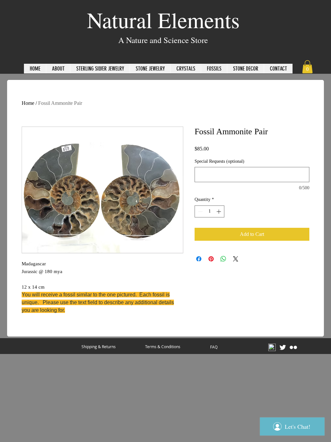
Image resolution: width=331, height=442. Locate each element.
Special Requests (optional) (219, 161)
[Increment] (219, 211)
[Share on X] (236, 259)
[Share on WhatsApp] (223, 259)
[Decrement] (200, 211)
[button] (307, 66)
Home (28, 103)
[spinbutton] (209, 211)
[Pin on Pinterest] (211, 259)
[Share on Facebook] (199, 259)
